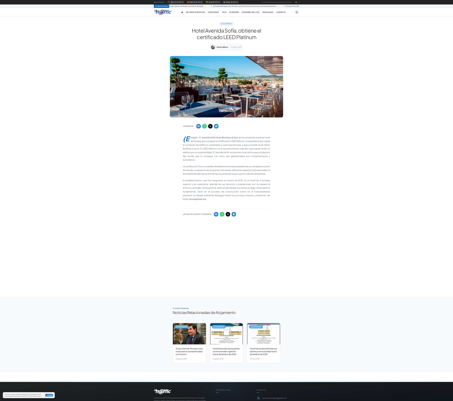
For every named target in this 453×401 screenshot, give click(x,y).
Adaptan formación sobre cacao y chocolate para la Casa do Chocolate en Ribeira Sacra (293, 6)
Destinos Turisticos (195, 12)
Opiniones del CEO (250, 12)
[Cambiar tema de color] (296, 12)
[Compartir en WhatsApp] (204, 126)
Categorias (213, 12)
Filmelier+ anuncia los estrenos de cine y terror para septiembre (210, 6)
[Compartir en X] (210, 126)
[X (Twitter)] (298, 2)
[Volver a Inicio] (163, 12)
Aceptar (49, 395)
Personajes (267, 12)
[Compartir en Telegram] (216, 126)
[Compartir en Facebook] (198, 126)
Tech (224, 12)
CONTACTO (281, 12)
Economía (234, 12)
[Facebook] (296, 2)
